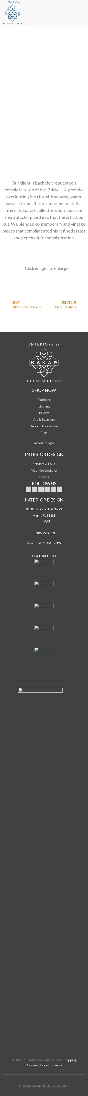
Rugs (44, 433)
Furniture (44, 400)
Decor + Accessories (44, 426)
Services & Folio (44, 464)
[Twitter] (28, 489)
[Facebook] (34, 489)
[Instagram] (53, 489)
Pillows (44, 413)
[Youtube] (41, 489)
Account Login (44, 443)
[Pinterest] (47, 489)
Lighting (44, 406)
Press (44, 1065)
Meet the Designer (44, 470)
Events (44, 477)
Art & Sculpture (44, 419)
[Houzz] (59, 489)
